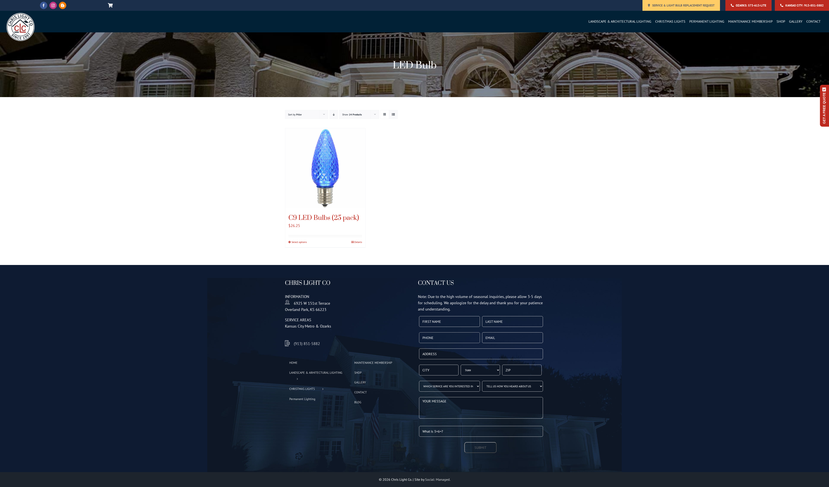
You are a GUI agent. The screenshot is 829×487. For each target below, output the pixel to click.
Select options (299, 242)
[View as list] (393, 114)
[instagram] (53, 5)
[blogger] (62, 5)
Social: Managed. (437, 479)
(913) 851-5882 (307, 343)
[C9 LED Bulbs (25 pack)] (325, 168)
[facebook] (43, 5)
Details (358, 242)
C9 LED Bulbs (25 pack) (323, 217)
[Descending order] (333, 114)
